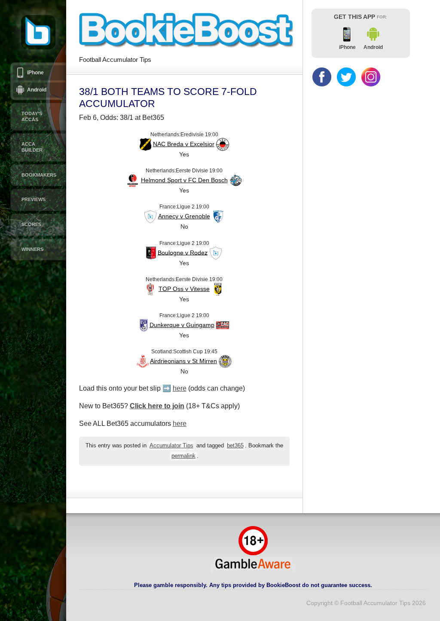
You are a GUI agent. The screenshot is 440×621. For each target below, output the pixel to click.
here (179, 388)
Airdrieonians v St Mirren (183, 361)
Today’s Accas (31, 116)
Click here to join (157, 406)
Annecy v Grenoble (184, 216)
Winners (32, 249)
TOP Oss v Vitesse (184, 288)
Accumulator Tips (171, 446)
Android (36, 90)
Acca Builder (32, 147)
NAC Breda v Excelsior (183, 144)
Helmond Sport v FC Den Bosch (184, 180)
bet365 (235, 446)
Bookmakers (38, 174)
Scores (31, 224)
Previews (33, 199)
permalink (183, 456)
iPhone (35, 73)
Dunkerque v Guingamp (182, 324)
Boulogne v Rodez (183, 252)
